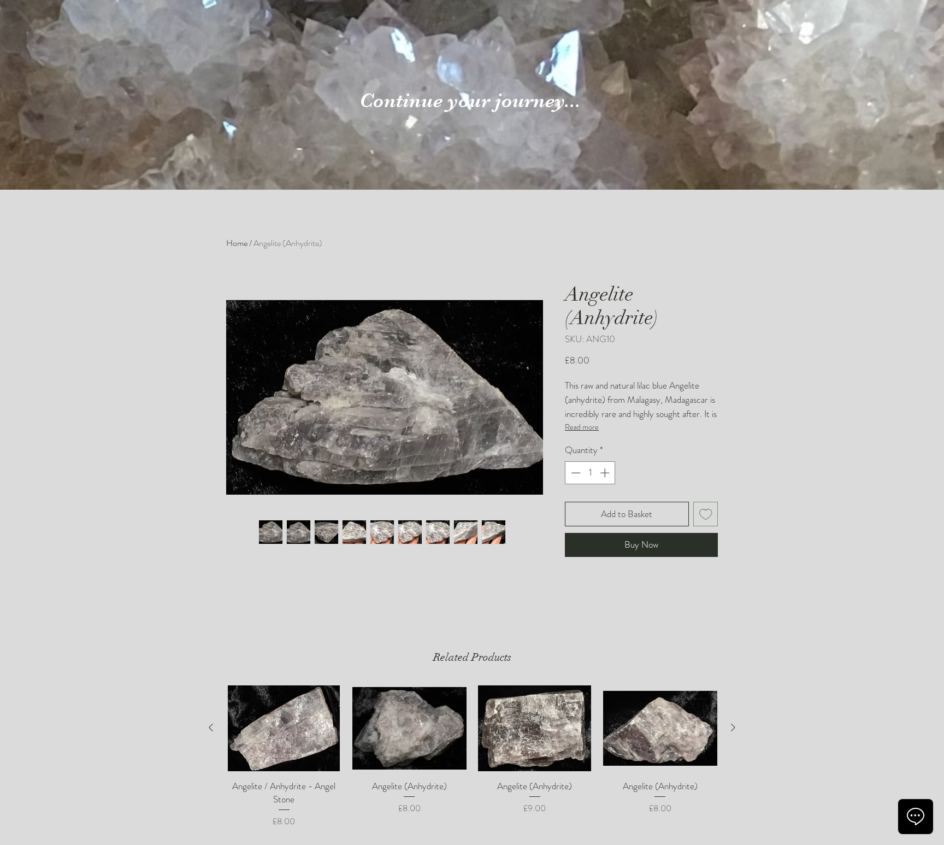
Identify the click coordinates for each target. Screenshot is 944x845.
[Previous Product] (210, 727)
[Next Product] (733, 727)
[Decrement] (575, 473)
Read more (582, 426)
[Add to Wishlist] (705, 514)
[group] (472, 757)
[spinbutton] (590, 473)
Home (236, 243)
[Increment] (606, 473)
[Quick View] (284, 728)
